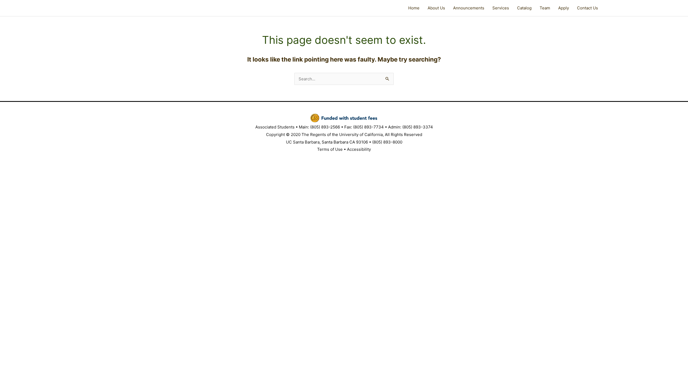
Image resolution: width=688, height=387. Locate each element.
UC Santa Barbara (303, 142)
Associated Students (275, 127)
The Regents (314, 134)
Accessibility (359, 149)
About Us (436, 7)
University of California (361, 134)
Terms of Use (330, 149)
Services (500, 7)
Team (545, 7)
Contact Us (587, 7)
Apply (563, 7)
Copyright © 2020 (283, 134)
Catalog (524, 7)
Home (414, 7)
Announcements (468, 7)
